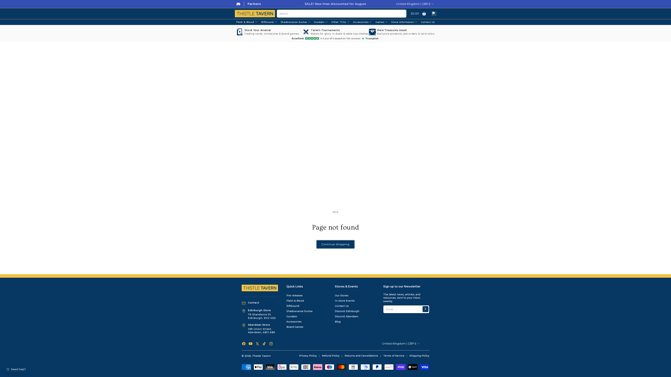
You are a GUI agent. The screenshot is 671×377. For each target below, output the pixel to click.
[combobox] (341, 13)
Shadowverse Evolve (299, 311)
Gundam (291, 316)
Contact (253, 302)
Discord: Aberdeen (346, 316)
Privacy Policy (308, 355)
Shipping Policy (419, 355)
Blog (338, 321)
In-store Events (345, 300)
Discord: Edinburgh (347, 311)
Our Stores (341, 295)
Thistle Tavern (261, 355)
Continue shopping (335, 244)
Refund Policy (331, 355)
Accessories (294, 321)
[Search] (402, 14)
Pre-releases (294, 295)
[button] (424, 14)
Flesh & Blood (295, 300)
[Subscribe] (425, 309)
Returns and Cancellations (361, 355)
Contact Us (342, 306)
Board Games (294, 326)
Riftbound (292, 306)
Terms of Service (393, 355)
